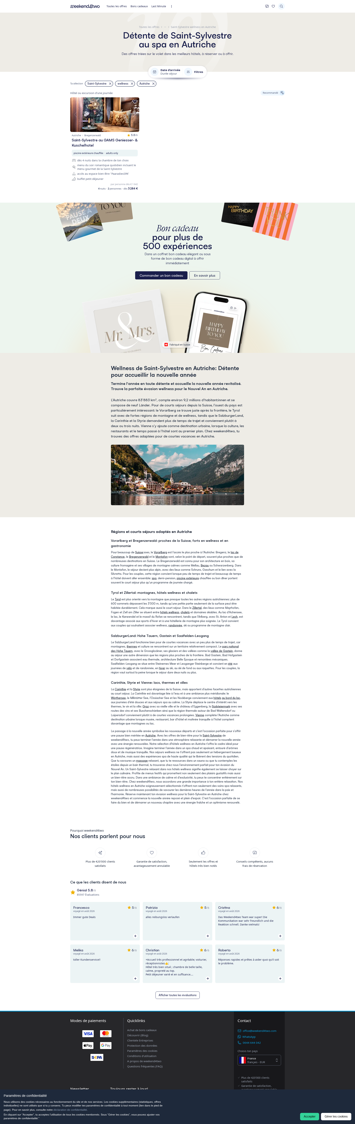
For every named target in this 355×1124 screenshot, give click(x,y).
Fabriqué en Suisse (180, 344)
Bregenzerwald (138, 556)
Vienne (199, 715)
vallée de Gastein (222, 651)
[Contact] (267, 6)
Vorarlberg (160, 552)
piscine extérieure (188, 578)
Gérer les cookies (336, 1116)
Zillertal (197, 608)
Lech (234, 616)
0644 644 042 (252, 1042)
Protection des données (142, 1045)
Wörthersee (118, 698)
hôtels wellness (169, 612)
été (230, 663)
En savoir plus (204, 275)
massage (142, 760)
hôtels (217, 698)
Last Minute (158, 6)
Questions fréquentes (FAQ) (145, 1066)
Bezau (205, 565)
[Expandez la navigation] (172, 6)
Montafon (161, 556)
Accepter (309, 1116)
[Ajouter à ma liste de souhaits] (134, 101)
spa (154, 578)
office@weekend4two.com (259, 1031)
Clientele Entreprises (140, 1040)
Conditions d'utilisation (141, 1056)
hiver (162, 668)
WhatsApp (249, 1037)
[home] (85, 6)
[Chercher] (281, 6)
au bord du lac (231, 698)
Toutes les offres (116, 6)
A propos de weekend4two (144, 1061)
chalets (185, 612)
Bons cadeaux (139, 6)
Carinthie (120, 689)
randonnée (175, 625)
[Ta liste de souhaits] (273, 6)
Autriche (150, 735)
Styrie (136, 689)
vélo (129, 668)
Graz (146, 706)
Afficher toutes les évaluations (178, 995)
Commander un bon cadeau (161, 275)
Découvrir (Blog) (137, 1035)
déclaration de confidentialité (70, 1109)
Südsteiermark (221, 706)
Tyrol (118, 599)
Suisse (139, 552)
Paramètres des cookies (142, 1051)
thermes (132, 646)
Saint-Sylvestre (212, 735)
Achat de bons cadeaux (142, 1030)
